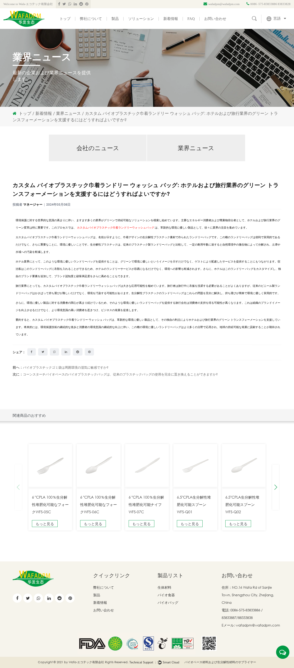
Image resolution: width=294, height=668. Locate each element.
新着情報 (170, 19)
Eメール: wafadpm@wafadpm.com (251, 625)
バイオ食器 (166, 595)
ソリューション (141, 19)
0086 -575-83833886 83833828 (270, 4)
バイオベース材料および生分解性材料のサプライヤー (220, 662)
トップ (65, 19)
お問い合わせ (215, 19)
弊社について (91, 19)
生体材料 (164, 587)
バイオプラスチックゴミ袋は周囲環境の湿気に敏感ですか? (65, 367)
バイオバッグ (168, 602)
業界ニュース (68, 113)
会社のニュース (97, 148)
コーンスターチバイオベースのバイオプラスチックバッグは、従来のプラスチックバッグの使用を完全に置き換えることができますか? (120, 374)
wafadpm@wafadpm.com (224, 4)
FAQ (191, 19)
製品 (115, 19)
